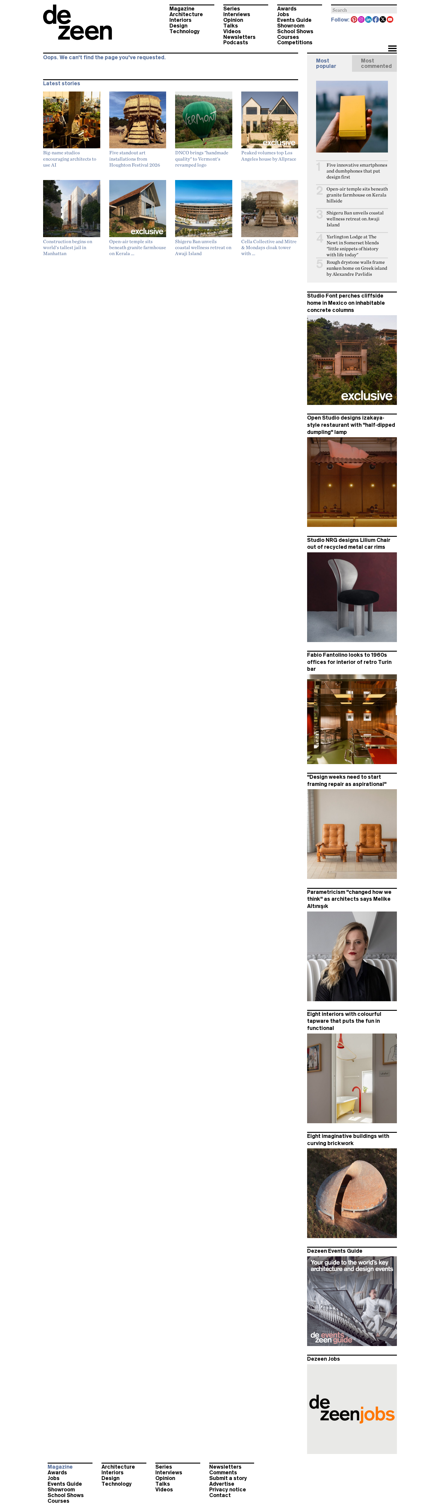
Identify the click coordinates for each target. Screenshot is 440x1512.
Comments (223, 1472)
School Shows (295, 31)
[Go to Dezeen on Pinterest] (354, 20)
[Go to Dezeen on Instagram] (361, 20)
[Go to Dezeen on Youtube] (390, 20)
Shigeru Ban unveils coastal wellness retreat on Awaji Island (355, 219)
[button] (392, 49)
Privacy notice (227, 1489)
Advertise (221, 1484)
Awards (287, 8)
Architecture (186, 14)
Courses (288, 37)
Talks (230, 25)
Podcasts (235, 42)
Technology (184, 31)
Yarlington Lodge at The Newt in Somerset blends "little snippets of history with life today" (353, 245)
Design (178, 25)
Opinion (233, 20)
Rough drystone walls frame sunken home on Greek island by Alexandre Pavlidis (357, 268)
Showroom (290, 25)
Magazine (182, 8)
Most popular (326, 63)
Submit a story (228, 1478)
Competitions (294, 42)
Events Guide (294, 20)
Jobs (283, 14)
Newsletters (239, 37)
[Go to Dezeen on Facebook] (376, 20)
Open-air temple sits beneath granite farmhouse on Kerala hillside (357, 195)
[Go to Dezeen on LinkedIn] (368, 20)
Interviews (236, 14)
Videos (232, 31)
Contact (220, 1495)
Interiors (180, 20)
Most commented (376, 63)
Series (231, 8)
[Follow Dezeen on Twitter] (383, 20)
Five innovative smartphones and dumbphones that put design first (357, 171)
